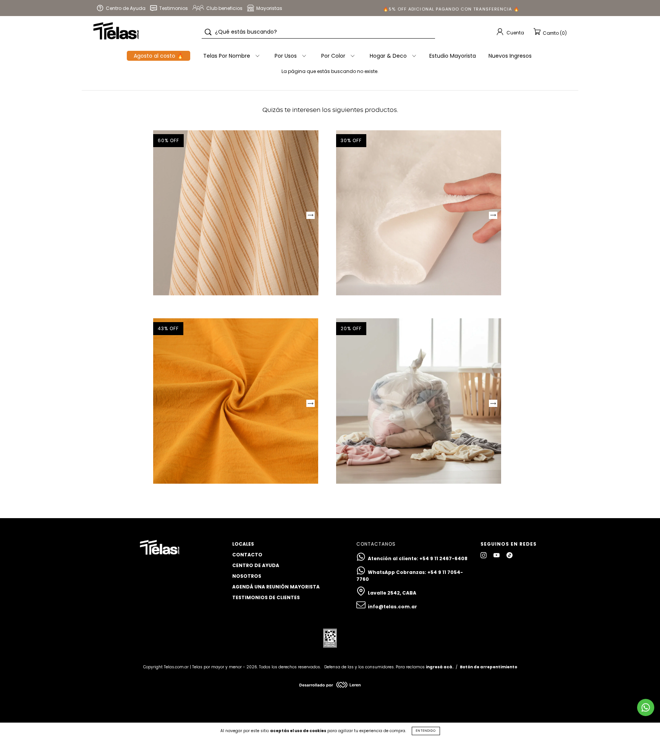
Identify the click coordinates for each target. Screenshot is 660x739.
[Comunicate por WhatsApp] (645, 707)
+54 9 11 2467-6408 (443, 558)
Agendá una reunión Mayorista (276, 586)
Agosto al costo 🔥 (158, 56)
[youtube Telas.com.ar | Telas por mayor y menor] (497, 555)
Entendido (426, 731)
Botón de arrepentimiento (488, 667)
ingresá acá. (439, 667)
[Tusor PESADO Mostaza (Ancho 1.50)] (235, 400)
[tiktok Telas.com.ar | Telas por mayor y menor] (509, 555)
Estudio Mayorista (452, 56)
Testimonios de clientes (266, 597)
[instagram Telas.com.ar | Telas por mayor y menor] (484, 555)
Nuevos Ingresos (510, 56)
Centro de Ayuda (255, 565)
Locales (243, 544)
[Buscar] (208, 32)
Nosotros (246, 576)
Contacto (247, 554)
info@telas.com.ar (392, 606)
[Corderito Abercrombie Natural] (418, 212)
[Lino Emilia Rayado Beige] (235, 212)
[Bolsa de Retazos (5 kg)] (418, 400)
